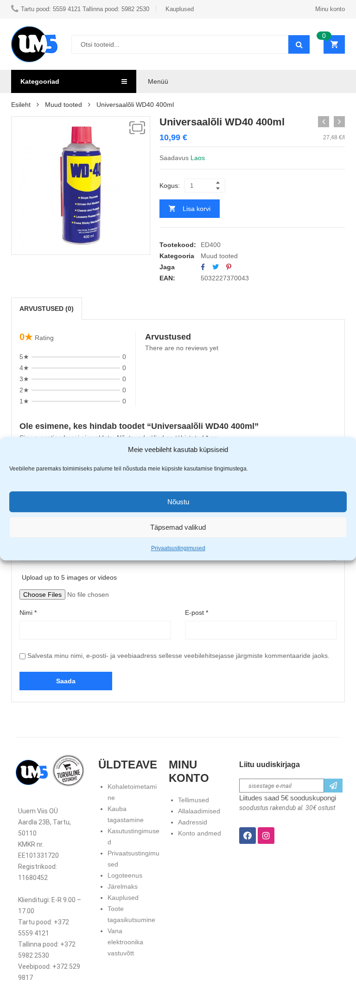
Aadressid (192, 822)
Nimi (28, 612)
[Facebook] (203, 267)
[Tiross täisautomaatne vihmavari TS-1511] (339, 121)
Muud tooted (63, 104)
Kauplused (123, 897)
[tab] (46, 308)
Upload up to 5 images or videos (69, 577)
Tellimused (193, 800)
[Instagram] (266, 835)
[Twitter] (215, 267)
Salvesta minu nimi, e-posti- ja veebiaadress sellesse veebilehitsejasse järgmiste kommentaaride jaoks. (178, 655)
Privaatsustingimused (178, 548)
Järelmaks (123, 886)
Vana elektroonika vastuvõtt (125, 942)
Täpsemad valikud (178, 527)
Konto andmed (199, 833)
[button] (137, 127)
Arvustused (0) (46, 308)
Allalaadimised (199, 811)
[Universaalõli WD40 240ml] (323, 121)
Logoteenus (125, 875)
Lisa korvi (196, 208)
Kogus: (169, 185)
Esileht (21, 104)
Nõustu (178, 502)
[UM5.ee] (34, 44)
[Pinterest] (228, 267)
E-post (196, 612)
